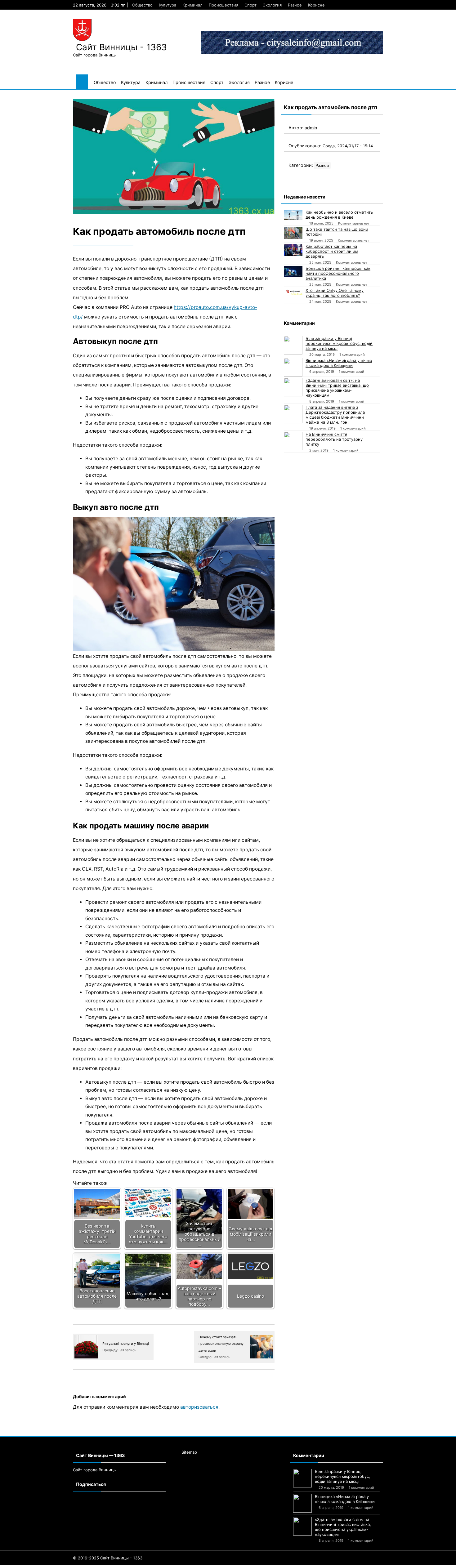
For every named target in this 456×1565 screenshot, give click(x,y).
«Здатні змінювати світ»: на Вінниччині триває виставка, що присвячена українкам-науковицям (337, 388)
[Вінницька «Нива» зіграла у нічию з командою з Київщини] (293, 367)
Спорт (250, 4)
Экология (272, 4)
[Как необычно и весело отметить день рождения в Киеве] (293, 215)
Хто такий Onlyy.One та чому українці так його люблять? (335, 293)
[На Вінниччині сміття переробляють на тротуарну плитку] (293, 441)
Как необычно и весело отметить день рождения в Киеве (339, 215)
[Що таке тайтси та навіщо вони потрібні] (293, 233)
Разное (295, 4)
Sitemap (189, 1452)
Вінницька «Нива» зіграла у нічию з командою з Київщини (339, 363)
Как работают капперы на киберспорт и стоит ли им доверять (332, 251)
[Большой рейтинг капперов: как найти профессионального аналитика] (293, 271)
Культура (167, 4)
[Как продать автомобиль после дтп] (174, 156)
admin (311, 127)
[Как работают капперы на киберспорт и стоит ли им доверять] (293, 250)
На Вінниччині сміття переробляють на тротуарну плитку (334, 439)
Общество (142, 4)
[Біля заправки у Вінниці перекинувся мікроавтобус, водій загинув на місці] (293, 345)
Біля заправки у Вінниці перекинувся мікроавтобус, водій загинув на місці (339, 343)
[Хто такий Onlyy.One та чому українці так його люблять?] (293, 291)
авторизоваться (199, 1407)
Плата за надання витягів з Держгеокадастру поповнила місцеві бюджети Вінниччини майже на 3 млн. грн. (335, 415)
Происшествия (223, 4)
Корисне (316, 4)
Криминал (192, 4)
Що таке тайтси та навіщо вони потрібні (337, 232)
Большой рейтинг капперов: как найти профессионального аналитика (338, 273)
